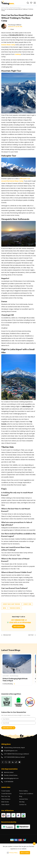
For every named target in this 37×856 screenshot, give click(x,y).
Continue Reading (7, 684)
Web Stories (5, 802)
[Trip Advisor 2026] (18, 701)
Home (2, 7)
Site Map (22, 802)
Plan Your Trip (5, 796)
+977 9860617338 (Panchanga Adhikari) (16, 754)
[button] (28, 3)
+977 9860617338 (17, 620)
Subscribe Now (7, 728)
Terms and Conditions (26, 793)
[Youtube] (19, 762)
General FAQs (23, 799)
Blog (7, 7)
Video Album (5, 804)
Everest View (27, 604)
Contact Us (22, 804)
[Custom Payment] (18, 840)
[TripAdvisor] (22, 827)
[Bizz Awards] (30, 701)
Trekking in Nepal (14, 608)
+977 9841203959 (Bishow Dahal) (14, 757)
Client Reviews (5, 799)
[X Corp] (6, 762)
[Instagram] (9, 762)
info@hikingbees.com (10, 751)
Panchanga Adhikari (14, 25)
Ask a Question (18, 626)
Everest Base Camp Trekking (11, 604)
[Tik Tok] (16, 762)
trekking (18, 54)
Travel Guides (5, 791)
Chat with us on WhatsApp (20, 622)
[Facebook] (2, 762)
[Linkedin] (12, 762)
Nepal (4, 608)
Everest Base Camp (8, 45)
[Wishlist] (31, 3)
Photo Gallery (23, 791)
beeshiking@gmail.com (11, 778)
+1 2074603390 (8, 781)
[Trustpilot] (8, 827)
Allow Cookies (25, 853)
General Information (15, 7)
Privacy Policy (13, 853)
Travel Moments (6, 793)
